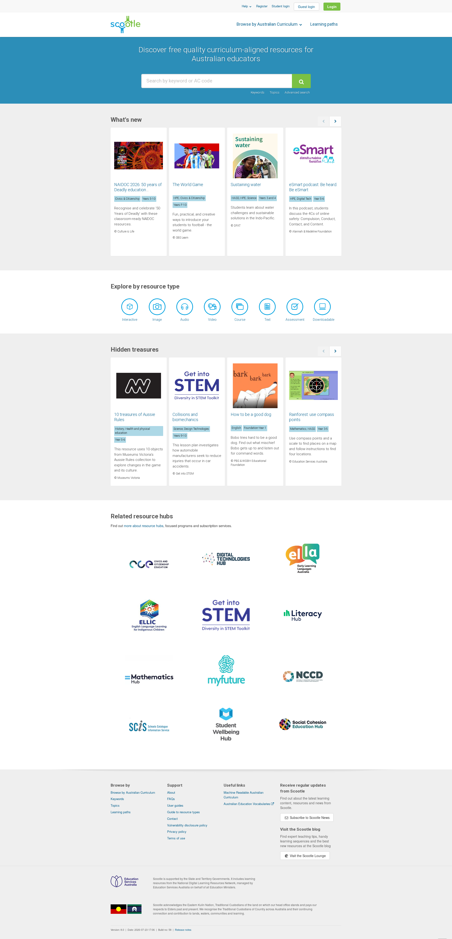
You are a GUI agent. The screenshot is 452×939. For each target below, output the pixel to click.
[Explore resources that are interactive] (129, 306)
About (171, 792)
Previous (323, 121)
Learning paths (324, 24)
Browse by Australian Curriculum (268, 24)
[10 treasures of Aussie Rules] (138, 385)
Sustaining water (246, 184)
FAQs (171, 799)
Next (335, 121)
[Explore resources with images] (157, 306)
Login (332, 6)
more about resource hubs (143, 525)
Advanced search (297, 92)
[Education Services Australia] (124, 885)
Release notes (183, 929)
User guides (175, 805)
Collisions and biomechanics (185, 417)
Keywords (257, 92)
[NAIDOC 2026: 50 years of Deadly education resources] (138, 156)
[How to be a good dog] (255, 385)
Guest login (306, 6)
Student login (281, 6)
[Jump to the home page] (125, 24)
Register (261, 6)
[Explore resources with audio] (184, 306)
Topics (274, 92)
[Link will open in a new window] (149, 570)
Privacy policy (176, 831)
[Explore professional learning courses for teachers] (239, 306)
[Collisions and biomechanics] (197, 385)
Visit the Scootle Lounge (307, 855)
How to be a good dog (251, 414)
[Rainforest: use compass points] (313, 385)
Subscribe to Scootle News (309, 817)
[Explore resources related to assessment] (295, 306)
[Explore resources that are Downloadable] (322, 306)
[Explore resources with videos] (212, 306)
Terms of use (176, 838)
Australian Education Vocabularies (247, 803)
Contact (172, 818)
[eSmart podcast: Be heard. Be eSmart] (313, 156)
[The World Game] (197, 156)
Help (245, 6)
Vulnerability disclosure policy (187, 825)
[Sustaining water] (255, 156)
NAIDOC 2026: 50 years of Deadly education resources (138, 189)
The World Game (188, 184)
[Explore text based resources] (267, 306)
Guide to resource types (183, 812)
